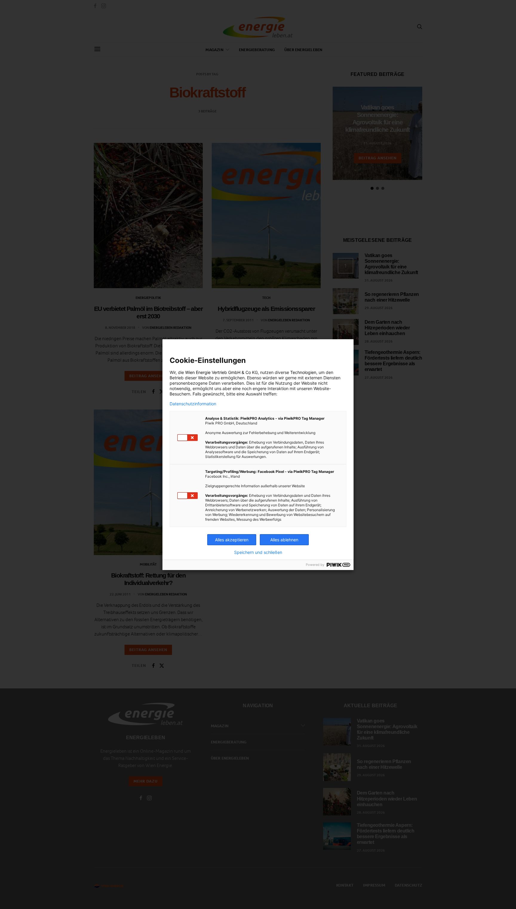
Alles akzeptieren (231, 539)
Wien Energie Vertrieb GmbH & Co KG (221, 372)
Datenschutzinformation (193, 403)
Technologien (303, 372)
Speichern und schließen (258, 552)
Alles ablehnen (284, 539)
